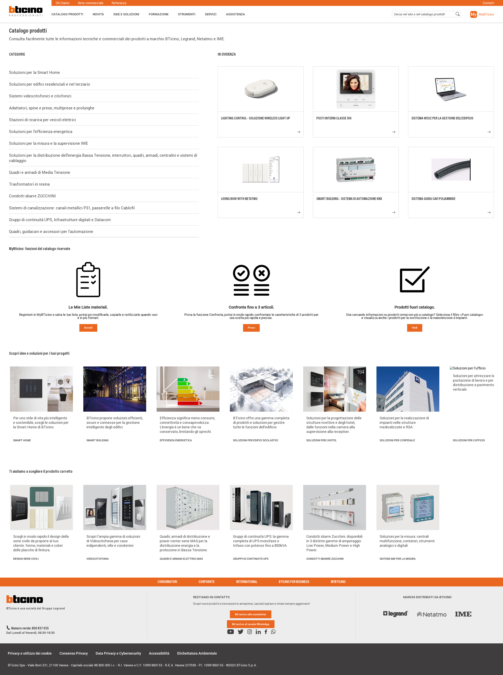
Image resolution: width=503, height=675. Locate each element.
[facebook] (266, 632)
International (246, 582)
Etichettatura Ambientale (197, 653)
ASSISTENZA (235, 14)
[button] (482, 14)
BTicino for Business (294, 582)
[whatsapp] (273, 632)
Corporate (207, 582)
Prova (251, 327)
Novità (98, 14)
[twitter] (240, 632)
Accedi (88, 327)
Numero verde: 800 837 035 (30, 628)
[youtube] (230, 632)
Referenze (119, 3)
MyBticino (338, 582)
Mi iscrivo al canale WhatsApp (250, 624)
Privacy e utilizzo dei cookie (30, 653)
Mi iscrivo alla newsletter (250, 614)
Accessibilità (159, 653)
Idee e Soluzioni (126, 14)
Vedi (415, 327)
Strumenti (187, 14)
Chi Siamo (63, 3)
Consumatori (167, 582)
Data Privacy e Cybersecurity (118, 653)
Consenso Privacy (74, 653)
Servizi (211, 14)
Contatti (488, 3)
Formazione (159, 14)
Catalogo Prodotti (67, 14)
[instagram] (249, 632)
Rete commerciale (90, 3)
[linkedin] (258, 632)
